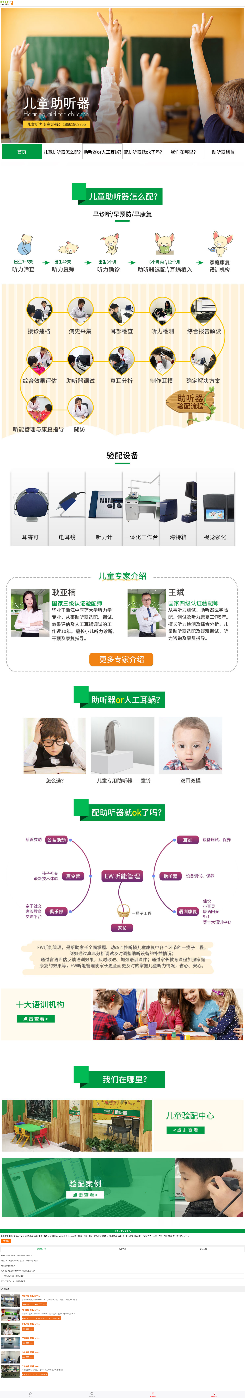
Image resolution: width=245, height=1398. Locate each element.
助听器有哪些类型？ (8, 1266)
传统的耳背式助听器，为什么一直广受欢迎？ (16, 1255)
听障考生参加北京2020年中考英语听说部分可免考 (18, 1271)
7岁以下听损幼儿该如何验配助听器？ (14, 1281)
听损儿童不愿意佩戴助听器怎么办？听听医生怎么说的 (19, 1260)
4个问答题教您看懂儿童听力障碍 (12, 1276)
